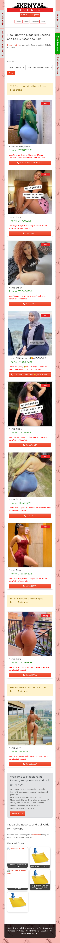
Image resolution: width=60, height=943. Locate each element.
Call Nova (31, 586)
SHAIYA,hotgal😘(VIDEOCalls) (31, 358)
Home (9, 45)
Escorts (18, 22)
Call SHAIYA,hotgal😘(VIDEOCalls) (31, 374)
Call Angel (31, 233)
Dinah (19, 288)
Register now (18, 813)
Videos (25, 22)
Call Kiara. (31, 675)
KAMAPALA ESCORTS (30, 933)
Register (35, 15)
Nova (18, 570)
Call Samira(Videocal (31, 163)
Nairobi (17, 45)
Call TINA (31, 515)
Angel (19, 217)
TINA (18, 499)
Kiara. (18, 659)
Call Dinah (31, 304)
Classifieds (35, 22)
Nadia (19, 429)
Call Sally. (31, 764)
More (43, 22)
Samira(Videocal (24, 146)
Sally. (18, 748)
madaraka (36, 834)
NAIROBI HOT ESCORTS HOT (41, 931)
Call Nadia (31, 445)
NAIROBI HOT (23, 931)
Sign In (24, 15)
